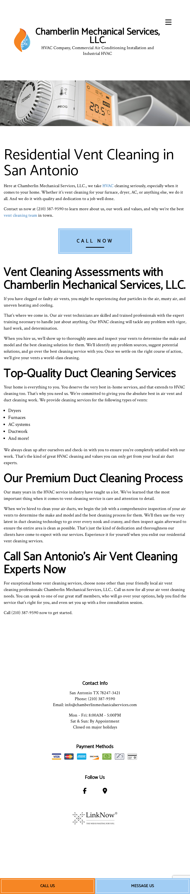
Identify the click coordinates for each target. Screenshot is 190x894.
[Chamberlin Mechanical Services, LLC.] (22, 40)
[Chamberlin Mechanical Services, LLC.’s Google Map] (105, 791)
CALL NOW (95, 241)
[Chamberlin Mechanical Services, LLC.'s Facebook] (84, 791)
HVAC (108, 186)
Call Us (47, 886)
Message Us (142, 886)
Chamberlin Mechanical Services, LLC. (97, 36)
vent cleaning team (20, 215)
